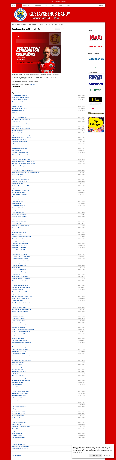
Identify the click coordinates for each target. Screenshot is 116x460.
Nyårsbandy (15, 344)
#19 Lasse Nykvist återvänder (19, 413)
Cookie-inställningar (16, 455)
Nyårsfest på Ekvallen (17, 435)
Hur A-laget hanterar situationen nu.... (20, 391)
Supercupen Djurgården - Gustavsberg (21, 135)
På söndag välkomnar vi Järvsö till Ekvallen (22, 185)
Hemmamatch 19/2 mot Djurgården (20, 258)
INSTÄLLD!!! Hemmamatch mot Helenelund (22, 336)
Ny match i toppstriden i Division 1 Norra (21, 260)
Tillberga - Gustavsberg (17, 130)
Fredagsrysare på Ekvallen (18, 212)
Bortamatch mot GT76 (17, 442)
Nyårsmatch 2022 (16, 274)
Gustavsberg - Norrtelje (17, 400)
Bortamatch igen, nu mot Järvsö (19, 99)
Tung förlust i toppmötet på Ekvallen (20, 190)
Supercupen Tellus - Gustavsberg (19, 132)
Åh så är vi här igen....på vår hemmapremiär (22, 360)
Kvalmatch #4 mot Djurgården (19, 247)
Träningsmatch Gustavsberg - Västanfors (21, 137)
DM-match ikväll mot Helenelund (19, 428)
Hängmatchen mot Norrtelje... (18, 444)
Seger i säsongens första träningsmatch (21, 230)
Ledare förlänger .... (16, 386)
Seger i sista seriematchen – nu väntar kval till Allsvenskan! (25, 172)
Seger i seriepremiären (17, 219)
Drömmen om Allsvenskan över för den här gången (23, 154)
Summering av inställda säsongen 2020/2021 (22, 389)
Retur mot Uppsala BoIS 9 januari (19, 340)
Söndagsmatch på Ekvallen (18, 205)
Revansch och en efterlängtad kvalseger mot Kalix (23, 161)
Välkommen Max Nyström (18, 146)
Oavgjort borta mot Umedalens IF (19, 216)
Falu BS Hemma (15, 112)
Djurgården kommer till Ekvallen (19, 431)
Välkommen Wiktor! (16, 150)
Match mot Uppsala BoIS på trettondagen (21, 342)
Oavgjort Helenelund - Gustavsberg (20, 448)
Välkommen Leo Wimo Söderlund (20, 141)
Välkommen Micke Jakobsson (19, 143)
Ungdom (52, 5)
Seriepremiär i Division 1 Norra (19, 104)
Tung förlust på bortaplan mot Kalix (20, 157)
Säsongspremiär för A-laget (18, 241)
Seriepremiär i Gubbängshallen (19, 221)
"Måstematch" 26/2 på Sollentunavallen (21, 256)
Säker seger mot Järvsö (17, 183)
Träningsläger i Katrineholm (18, 375)
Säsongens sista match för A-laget (20, 152)
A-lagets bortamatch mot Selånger (20, 285)
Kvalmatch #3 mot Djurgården (19, 249)
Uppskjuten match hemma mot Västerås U (21, 314)
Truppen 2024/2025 (16, 126)
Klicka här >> (32, 84)
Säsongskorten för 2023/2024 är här (20, 225)
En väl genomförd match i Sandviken (20, 210)
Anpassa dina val (77, 455)
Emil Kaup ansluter (16, 417)
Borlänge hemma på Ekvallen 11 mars (20, 298)
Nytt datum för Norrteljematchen (19, 422)
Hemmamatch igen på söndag (19, 263)
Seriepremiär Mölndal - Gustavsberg (20, 124)
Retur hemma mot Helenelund (19, 325)
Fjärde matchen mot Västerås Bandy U (21, 355)
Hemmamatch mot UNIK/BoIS (19, 269)
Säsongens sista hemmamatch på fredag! (21, 159)
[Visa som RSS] (63, 29)
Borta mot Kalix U (16, 267)
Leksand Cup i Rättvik (17, 397)
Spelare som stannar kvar (18, 415)
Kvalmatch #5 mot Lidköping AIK (19, 245)
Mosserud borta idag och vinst (19, 322)
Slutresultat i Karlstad (17, 106)
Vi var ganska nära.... (16, 121)
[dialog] (93, 451)
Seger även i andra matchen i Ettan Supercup (22, 236)
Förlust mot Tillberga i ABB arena (19, 117)
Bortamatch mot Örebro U (18, 338)
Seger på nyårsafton (16, 196)
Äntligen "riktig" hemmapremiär (19, 214)
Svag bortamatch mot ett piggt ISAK (20, 179)
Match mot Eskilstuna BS (18, 424)
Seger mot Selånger (16, 203)
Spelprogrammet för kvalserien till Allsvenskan (22, 170)
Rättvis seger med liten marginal (19, 194)
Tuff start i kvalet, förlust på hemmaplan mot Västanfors (25, 165)
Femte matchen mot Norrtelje (18, 353)
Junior (45, 5)
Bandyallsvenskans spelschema (19, 148)
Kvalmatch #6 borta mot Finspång (20, 243)
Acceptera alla (107, 455)
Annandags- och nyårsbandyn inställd (20, 97)
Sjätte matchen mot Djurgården (19, 351)
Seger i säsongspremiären (18, 238)
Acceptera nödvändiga (95, 455)
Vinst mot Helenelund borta (18, 327)
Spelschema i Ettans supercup (19, 378)
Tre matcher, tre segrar (17, 234)
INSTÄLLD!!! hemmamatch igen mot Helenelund (23, 329)
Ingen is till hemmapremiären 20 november (21, 287)
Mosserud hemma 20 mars (18, 316)
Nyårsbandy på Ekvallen (17, 201)
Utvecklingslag (37, 5)
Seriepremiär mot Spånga (18, 362)
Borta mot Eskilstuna (17, 433)
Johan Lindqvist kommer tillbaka (19, 406)
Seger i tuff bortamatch (17, 188)
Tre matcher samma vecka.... (18, 110)
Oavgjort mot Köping (17, 227)
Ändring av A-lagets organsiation (19, 95)
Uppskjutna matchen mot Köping (19, 333)
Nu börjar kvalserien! (16, 168)
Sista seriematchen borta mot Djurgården (21, 309)
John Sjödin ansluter (17, 409)
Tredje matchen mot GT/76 (18, 358)
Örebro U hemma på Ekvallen (18, 320)
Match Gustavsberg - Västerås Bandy (20, 446)
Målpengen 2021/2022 (17, 364)
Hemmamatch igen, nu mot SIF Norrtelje (21, 278)
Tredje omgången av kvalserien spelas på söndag (23, 163)
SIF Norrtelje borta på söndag (19, 272)
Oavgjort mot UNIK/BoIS (17, 174)
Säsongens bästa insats (17, 207)
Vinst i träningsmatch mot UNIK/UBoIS (21, 128)
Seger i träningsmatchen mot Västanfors (21, 294)
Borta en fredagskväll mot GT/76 (19, 283)
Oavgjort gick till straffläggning (19, 232)
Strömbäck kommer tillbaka (18, 411)
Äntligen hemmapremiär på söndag (20, 280)
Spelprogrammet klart (17, 223)
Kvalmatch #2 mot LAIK (17, 252)
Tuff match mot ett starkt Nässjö (19, 108)
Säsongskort (26, 5)
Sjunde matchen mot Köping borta (26, 29)
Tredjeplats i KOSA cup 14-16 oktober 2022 (22, 296)
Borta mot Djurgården (17, 115)
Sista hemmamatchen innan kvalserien (21, 177)
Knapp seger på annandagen (18, 199)
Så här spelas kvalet (16, 305)
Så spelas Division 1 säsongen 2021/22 (21, 380)
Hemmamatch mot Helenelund (19, 265)
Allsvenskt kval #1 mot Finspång (19, 254)
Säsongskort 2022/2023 (17, 289)
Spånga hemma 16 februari (18, 318)
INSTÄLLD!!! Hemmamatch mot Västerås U (21, 331)
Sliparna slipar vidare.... (17, 384)
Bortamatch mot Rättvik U (18, 101)
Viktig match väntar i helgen (18, 192)
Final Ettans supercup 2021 (18, 367)
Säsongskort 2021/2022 (17, 369)
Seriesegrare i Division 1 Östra (19, 307)
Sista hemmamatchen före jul (18, 437)
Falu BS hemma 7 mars (17, 300)
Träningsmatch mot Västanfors (19, 139)
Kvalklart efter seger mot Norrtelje (19, 181)
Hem (14, 5)
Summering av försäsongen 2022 (19, 291)
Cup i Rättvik (15, 373)
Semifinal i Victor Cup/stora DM (19, 420)
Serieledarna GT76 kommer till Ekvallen (21, 426)
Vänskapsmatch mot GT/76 (18, 382)
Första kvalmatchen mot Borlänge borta (21, 302)
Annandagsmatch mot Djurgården (20, 276)
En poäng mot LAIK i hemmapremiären (21, 119)
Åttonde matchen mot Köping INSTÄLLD (21, 347)
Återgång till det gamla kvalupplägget (20, 311)
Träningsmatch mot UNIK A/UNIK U (20, 393)
